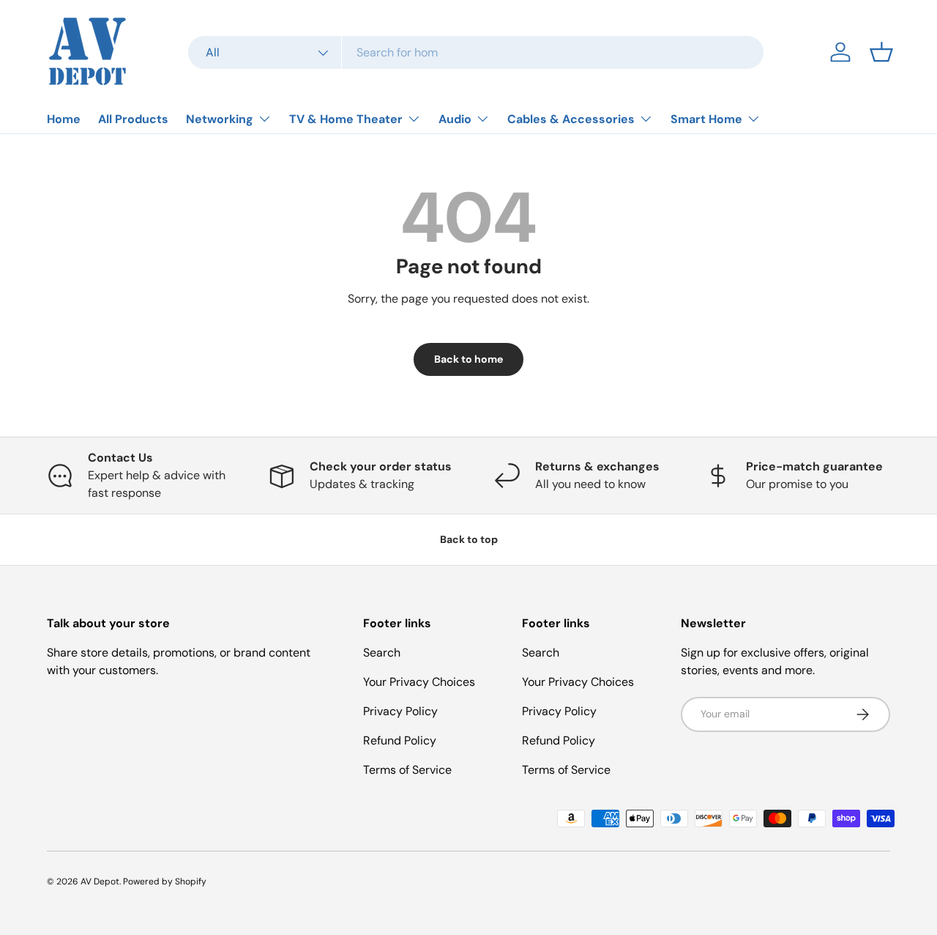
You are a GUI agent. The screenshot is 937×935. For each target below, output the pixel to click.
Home (64, 119)
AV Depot (100, 881)
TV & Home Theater (346, 119)
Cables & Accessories (571, 119)
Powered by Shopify (164, 881)
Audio (454, 119)
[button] (881, 52)
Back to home (468, 359)
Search (381, 652)
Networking (219, 119)
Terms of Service (407, 769)
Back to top (469, 539)
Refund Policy (399, 740)
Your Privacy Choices (419, 682)
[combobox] (476, 52)
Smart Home (706, 119)
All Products (133, 119)
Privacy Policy (400, 711)
